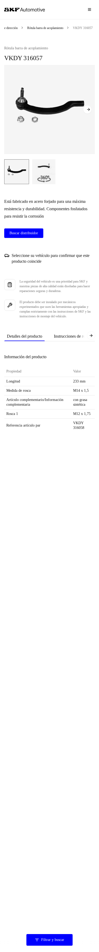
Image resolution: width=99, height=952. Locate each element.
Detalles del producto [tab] (24, 336)
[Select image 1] (16, 171)
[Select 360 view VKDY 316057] (43, 171)
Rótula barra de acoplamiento (45, 28)
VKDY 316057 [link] (83, 28)
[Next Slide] (87, 109)
